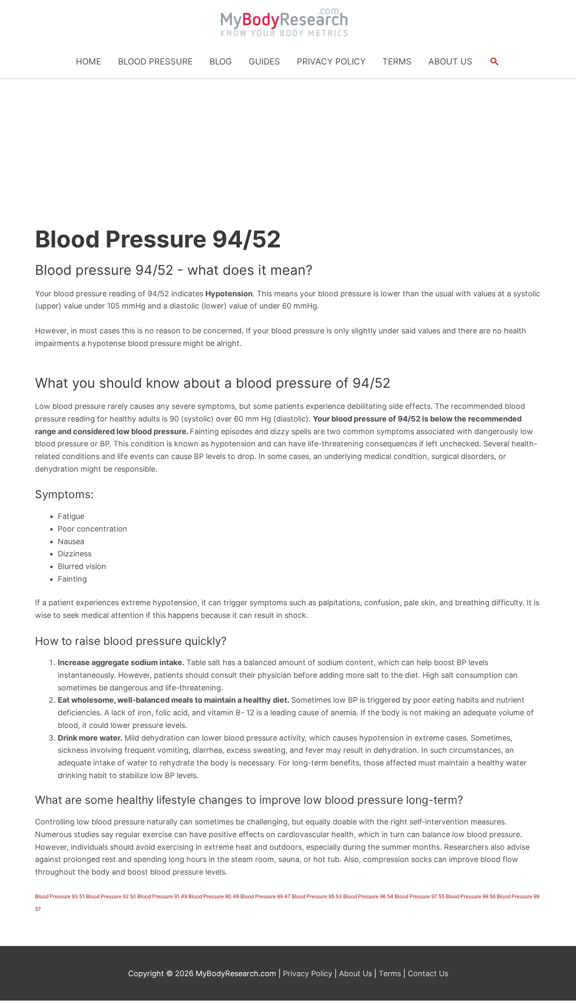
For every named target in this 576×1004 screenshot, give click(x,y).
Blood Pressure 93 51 (60, 896)
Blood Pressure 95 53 (317, 896)
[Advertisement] (288, 142)
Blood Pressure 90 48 (213, 896)
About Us (355, 973)
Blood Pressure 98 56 (470, 896)
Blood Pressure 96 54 (368, 896)
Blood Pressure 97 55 (419, 896)
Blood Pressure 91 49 (162, 896)
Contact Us (427, 973)
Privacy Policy (308, 973)
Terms (390, 973)
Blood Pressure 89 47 (265, 896)
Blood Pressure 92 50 (111, 896)
